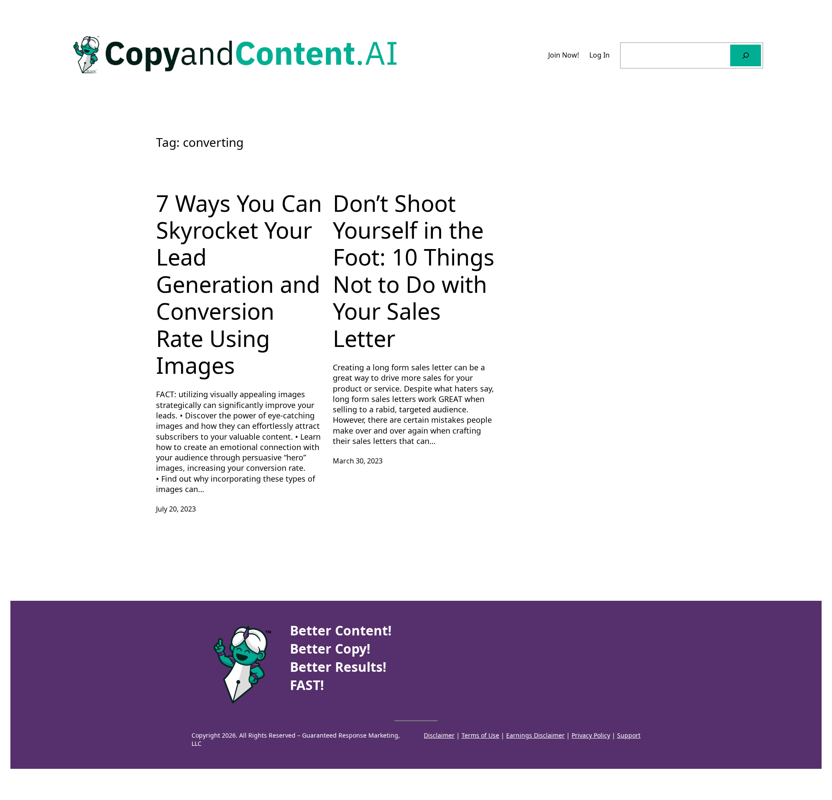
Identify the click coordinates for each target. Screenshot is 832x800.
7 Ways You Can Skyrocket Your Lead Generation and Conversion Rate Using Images (239, 284)
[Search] (745, 55)
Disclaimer (439, 735)
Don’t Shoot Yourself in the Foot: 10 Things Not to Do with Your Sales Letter (413, 271)
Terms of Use (480, 735)
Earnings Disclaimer (535, 735)
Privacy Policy (591, 735)
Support (628, 735)
